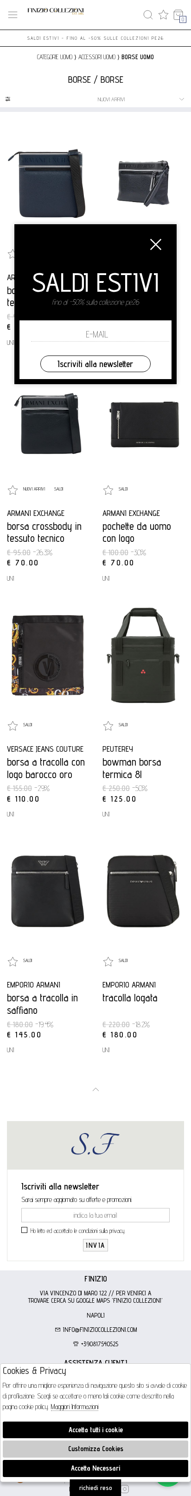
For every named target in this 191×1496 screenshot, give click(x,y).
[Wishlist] (163, 15)
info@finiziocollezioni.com (99, 1329)
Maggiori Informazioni (74, 1406)
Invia (95, 1245)
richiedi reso (95, 1487)
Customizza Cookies (95, 1448)
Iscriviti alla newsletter (95, 364)
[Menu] (13, 15)
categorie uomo (54, 57)
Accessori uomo (96, 57)
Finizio (95, 1278)
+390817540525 (98, 1344)
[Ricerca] (148, 15)
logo (55, 15)
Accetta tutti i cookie (96, 1429)
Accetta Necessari (95, 1468)
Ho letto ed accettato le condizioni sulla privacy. (78, 1230)
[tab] (95, 1278)
